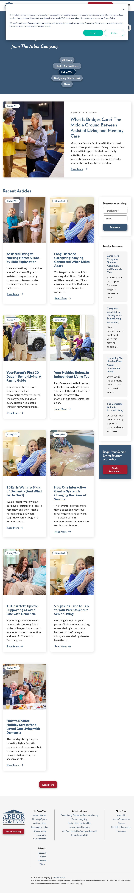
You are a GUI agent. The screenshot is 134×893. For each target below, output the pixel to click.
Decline (114, 33)
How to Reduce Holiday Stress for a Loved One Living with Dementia (23, 726)
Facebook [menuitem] (42, 852)
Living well (67, 72)
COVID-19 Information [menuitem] (121, 827)
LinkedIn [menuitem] (42, 856)
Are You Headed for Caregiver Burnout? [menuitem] (79, 831)
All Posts (67, 60)
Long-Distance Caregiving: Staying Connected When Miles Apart (72, 260)
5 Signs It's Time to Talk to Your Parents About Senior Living (71, 610)
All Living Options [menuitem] (39, 819)
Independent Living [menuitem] (39, 827)
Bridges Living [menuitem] (40, 831)
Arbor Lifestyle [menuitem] (39, 815)
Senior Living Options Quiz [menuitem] (79, 823)
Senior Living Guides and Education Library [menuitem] (79, 815)
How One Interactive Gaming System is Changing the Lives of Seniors (70, 493)
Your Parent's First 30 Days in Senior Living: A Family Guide (24, 376)
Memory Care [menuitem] (40, 834)
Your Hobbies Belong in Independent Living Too (72, 374)
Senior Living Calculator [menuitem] (79, 827)
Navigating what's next (67, 78)
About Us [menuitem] (121, 815)
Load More (48, 784)
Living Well (12, 106)
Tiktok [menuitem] (42, 864)
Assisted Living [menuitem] (39, 823)
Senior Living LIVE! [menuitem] (79, 834)
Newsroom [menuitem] (121, 831)
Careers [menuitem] (121, 823)
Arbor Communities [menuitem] (121, 819)
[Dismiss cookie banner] (123, 10)
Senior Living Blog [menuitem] (79, 819)
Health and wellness (67, 66)
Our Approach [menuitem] (39, 838)
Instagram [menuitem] (42, 860)
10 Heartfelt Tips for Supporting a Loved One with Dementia (22, 610)
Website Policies (59, 877)
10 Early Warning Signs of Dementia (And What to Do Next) (24, 491)
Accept (93, 33)
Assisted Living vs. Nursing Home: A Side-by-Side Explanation (23, 258)
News (67, 84)
